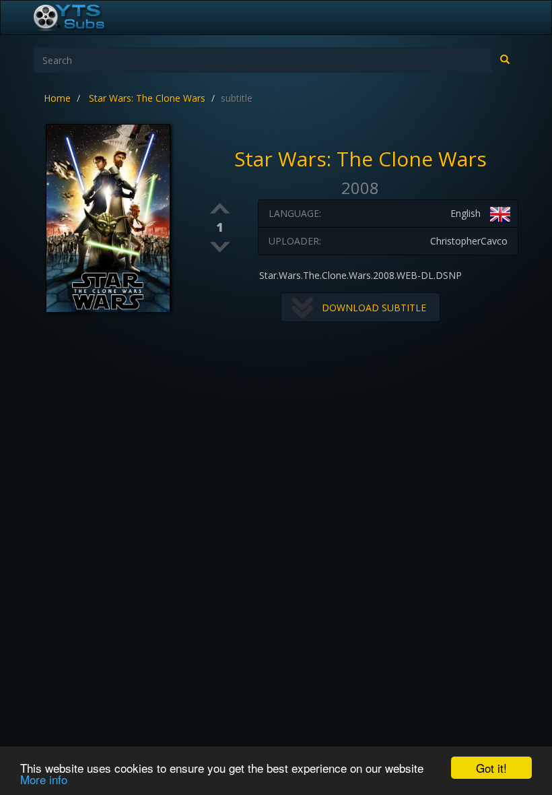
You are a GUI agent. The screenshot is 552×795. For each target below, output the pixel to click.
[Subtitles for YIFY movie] (84, 17)
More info (43, 779)
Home (57, 98)
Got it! (491, 767)
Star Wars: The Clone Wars (147, 98)
